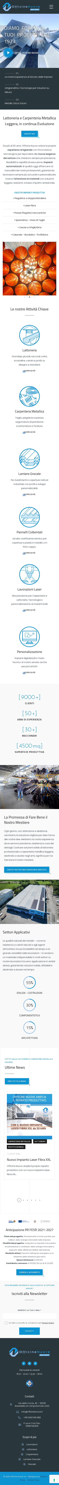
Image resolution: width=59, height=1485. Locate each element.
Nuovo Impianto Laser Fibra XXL (29, 1159)
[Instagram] (35, 1363)
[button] (6, 268)
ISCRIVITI (29, 1331)
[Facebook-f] (24, 1363)
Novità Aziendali (16, 1147)
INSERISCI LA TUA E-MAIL (29, 1310)
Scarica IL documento (29, 1272)
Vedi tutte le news (17, 1081)
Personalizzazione (29, 651)
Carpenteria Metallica (29, 411)
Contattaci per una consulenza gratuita (26, 869)
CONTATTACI (29, 133)
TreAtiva (43, 1476)
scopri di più (29, 370)
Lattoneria (30, 350)
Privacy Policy (48, 1323)
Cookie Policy (33, 1480)
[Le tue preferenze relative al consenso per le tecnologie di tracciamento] (54, 1480)
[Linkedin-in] (30, 1363)
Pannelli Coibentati (29, 532)
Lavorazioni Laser (29, 589)
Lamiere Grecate (29, 473)
